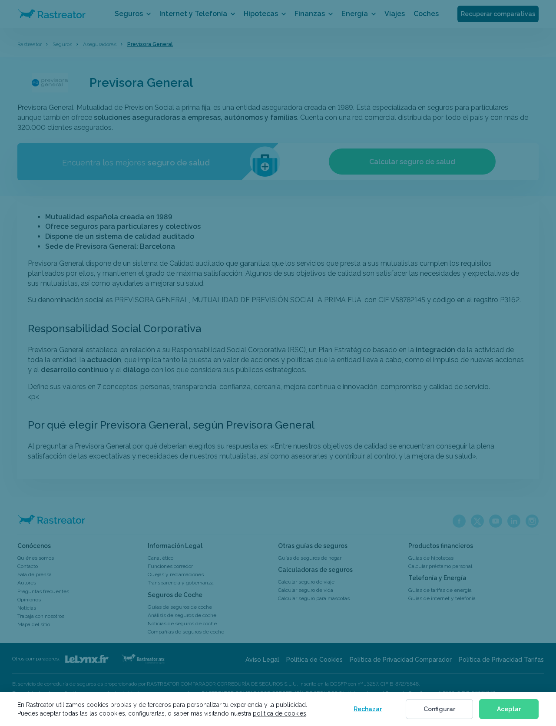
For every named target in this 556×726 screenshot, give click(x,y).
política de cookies (279, 713)
